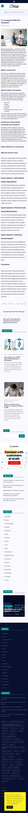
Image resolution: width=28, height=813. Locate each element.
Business (7, 520)
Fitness (5, 354)
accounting (14, 728)
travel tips (5, 775)
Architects (5, 731)
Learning (5, 762)
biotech (21, 731)
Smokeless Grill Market (13, 767)
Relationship (8, 569)
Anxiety (22, 728)
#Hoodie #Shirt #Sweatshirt (16, 721)
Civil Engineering (7, 739)
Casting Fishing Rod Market (9, 736)
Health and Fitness (5, 25)
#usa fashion (6, 728)
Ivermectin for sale (21, 303)
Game (6, 548)
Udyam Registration (15, 775)
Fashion (6, 541)
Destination (7, 530)
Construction (17, 739)
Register (5, 790)
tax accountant (6, 773)
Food (6, 544)
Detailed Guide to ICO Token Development (13, 490)
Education (7, 537)
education (12, 744)
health (4, 303)
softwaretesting (6, 770)
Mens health (18, 762)
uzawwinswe (21, 778)
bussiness (12, 733)
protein (12, 764)
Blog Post (5, 793)
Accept (9, 807)
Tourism (7, 580)
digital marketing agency (18, 741)
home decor (20, 759)
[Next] (24, 591)
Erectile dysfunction (13, 400)
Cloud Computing (9, 523)
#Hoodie (5, 721)
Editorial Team (8, 614)
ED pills (5, 744)
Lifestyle (7, 562)
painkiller (5, 764)
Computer (7, 527)
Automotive (13, 731)
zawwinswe (5, 781)
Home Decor (8, 559)
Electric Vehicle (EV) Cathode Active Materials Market (13, 748)
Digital (6, 534)
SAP (4, 767)
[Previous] (21, 591)
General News (8, 551)
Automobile (7, 516)
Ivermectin (11, 303)
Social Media (8, 573)
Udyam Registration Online (9, 778)
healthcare (10, 354)
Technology (7, 576)
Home (6, 12)
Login (4, 787)
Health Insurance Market (8, 759)
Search (6, 430)
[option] (14, 606)
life (11, 762)
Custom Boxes (6, 741)
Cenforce (6, 400)
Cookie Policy (14, 803)
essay (16, 751)
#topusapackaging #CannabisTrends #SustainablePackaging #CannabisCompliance (13, 725)
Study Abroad (16, 770)
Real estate (7, 566)
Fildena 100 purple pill (8, 753)
